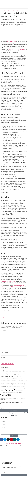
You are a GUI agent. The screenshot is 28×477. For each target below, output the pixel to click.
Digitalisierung (9, 378)
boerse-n (15, 374)
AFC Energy (23, 371)
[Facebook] (1, 439)
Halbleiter (23, 381)
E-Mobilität (14, 378)
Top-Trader (14, 388)
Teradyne (5, 388)
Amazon (8, 373)
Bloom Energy (10, 374)
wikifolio (19, 392)
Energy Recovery (3, 380)
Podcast (6, 386)
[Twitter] (5, 439)
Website (3, 357)
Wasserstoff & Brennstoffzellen (16, 49)
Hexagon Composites (4, 383)
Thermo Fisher (9, 388)
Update (22, 388)
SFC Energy (22, 386)
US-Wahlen (2, 390)
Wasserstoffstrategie (19, 390)
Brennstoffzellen (7, 377)
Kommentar (4, 330)
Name (2, 346)
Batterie (2, 374)
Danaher (5, 378)
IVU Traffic (18, 383)
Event (16, 380)
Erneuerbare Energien (10, 380)
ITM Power (14, 383)
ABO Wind (9, 371)
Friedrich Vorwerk (11, 41)
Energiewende (23, 378)
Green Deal (17, 381)
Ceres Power (20, 376)
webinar (10, 392)
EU (14, 380)
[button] (14, 8)
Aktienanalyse (4, 373)
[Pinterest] (11, 439)
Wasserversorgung (5, 392)
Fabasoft (18, 380)
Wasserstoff (10, 390)
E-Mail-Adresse (5, 352)
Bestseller (5, 374)
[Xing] (14, 439)
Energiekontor (18, 378)
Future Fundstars (12, 381)
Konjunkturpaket (22, 383)
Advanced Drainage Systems (16, 371)
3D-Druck (6, 371)
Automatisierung (12, 373)
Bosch (23, 374)
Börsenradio (20, 374)
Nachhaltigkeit (11, 384)
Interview (10, 383)
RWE (16, 386)
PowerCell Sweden (12, 386)
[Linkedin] (18, 439)
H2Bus (20, 381)
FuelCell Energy (6, 381)
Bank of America (23, 373)
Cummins (2, 378)
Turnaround (19, 388)
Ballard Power (18, 373)
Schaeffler (18, 386)
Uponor (25, 388)
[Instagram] (8, 439)
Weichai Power (14, 392)
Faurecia (22, 380)
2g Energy (2, 371)
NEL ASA (17, 384)
